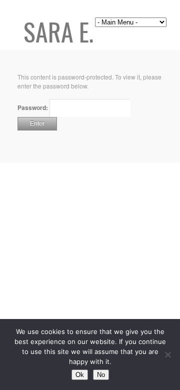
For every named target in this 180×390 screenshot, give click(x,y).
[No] (167, 355)
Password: (34, 107)
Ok (80, 374)
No (101, 374)
